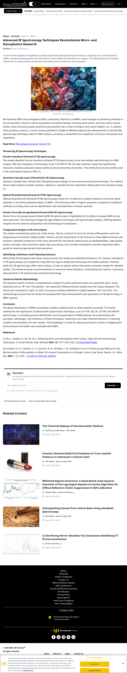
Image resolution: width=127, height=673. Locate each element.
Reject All (94, 664)
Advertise (63, 573)
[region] (63, 664)
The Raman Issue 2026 (54, 11)
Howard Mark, (51, 492)
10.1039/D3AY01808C (86, 342)
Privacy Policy (63, 594)
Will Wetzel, (50, 461)
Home (46, 654)
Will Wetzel (71, 430)
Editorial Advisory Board (63, 582)
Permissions (63, 591)
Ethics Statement (63, 585)
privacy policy (53, 391)
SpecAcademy (39, 11)
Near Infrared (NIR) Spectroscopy (42, 401)
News (67, 654)
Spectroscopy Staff (63, 461)
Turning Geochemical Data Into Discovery (108, 11)
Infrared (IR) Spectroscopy (15, 401)
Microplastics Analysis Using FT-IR (33, 143)
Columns (73, 4)
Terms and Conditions (63, 600)
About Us (57, 654)
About (63, 570)
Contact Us (63, 579)
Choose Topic (11, 11)
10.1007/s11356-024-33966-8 (41, 356)
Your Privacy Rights (64, 603)
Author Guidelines (63, 576)
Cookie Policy (28, 670)
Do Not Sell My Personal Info (63, 588)
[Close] (123, 663)
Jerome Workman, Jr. (66, 492)
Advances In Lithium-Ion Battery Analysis (78, 11)
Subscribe (111, 385)
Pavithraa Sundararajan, (55, 430)
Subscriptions (63, 597)
